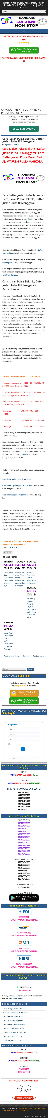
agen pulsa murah (12, 144)
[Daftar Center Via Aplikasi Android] (24, 901)
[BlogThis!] (7, 552)
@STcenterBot (24, 887)
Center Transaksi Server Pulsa (15, 1032)
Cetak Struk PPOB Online (13, 1040)
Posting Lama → (39, 656)
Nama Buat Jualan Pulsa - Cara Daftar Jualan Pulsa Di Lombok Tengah (8, 641)
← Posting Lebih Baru (10, 656)
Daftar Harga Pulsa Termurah (14, 1008)
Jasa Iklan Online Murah (39, 1116)
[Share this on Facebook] (8, 548)
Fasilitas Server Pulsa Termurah (15, 1012)
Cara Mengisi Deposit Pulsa (14, 1024)
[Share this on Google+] (17, 548)
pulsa (31, 219)
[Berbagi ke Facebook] (11, 552)
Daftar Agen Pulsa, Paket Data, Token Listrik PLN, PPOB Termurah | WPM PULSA (23, 5)
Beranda (26, 656)
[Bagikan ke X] (9, 552)
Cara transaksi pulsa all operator (15, 495)
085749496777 (24, 810)
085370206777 (24, 798)
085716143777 (24, 801)
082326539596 (25, 987)
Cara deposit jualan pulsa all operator (17, 485)
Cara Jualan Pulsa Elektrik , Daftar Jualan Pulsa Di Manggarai (23, 140)
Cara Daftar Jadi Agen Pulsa (13, 1020)
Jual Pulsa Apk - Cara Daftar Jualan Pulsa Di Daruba (31, 577)
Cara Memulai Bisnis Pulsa (13, 1016)
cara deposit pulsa (9, 262)
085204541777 (24, 792)
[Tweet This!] (12, 548)
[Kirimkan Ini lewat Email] (4, 552)
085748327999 (24, 804)
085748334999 (24, 807)
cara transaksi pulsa (10, 275)
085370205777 (24, 795)
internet (23, 454)
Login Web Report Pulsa (12, 1036)
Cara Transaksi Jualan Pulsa (13, 1028)
